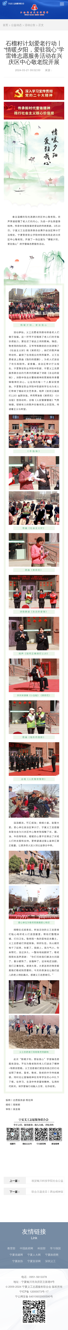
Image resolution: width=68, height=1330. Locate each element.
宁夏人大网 (34, 1254)
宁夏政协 (17, 1261)
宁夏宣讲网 (34, 1261)
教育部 (11, 1248)
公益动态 (16, 25)
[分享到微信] (53, 81)
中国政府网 (26, 1248)
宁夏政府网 (51, 1254)
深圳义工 (50, 1261)
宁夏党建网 (16, 1254)
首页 (5, 25)
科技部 (42, 1248)
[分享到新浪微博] (60, 81)
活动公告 (30, 25)
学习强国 (55, 1248)
